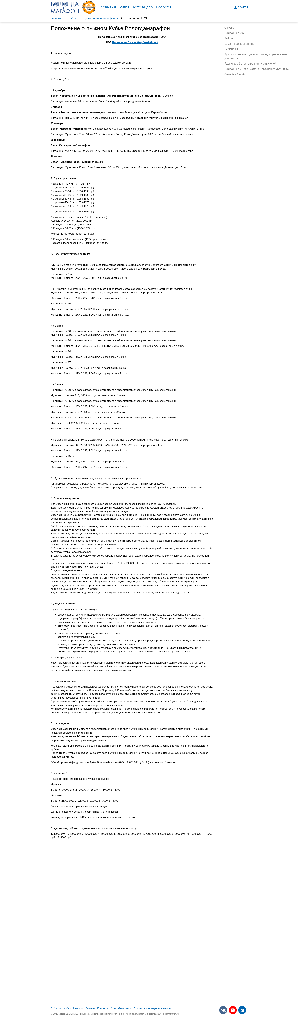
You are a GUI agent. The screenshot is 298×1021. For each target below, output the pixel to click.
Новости (163, 7)
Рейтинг (229, 38)
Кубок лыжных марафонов (101, 18)
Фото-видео (143, 7)
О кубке (229, 27)
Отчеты (90, 1008)
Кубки (124, 7)
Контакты (102, 1008)
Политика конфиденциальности (152, 1008)
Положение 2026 (235, 33)
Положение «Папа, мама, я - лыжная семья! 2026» (256, 68)
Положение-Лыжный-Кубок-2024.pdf (135, 42)
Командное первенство (239, 43)
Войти (242, 7)
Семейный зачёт (235, 74)
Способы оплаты (121, 1008)
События (108, 7)
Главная (56, 18)
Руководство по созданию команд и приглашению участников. (256, 56)
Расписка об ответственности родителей (250, 63)
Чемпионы (231, 48)
